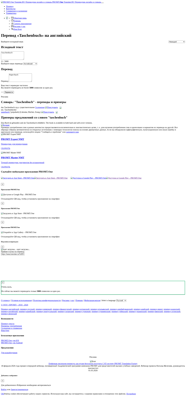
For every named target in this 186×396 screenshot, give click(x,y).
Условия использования (21, 300)
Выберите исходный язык (12, 42)
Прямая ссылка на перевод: (13, 252)
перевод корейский (27, 311)
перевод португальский (46, 311)
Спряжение (16, 11)
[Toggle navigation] (103, 2)
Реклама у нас (19, 26)
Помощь (17, 21)
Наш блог (5, 330)
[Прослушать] (51, 107)
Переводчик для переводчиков (14, 144)
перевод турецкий (83, 311)
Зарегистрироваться (19, 389)
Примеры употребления (11, 326)
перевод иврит (156, 309)
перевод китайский (9, 311)
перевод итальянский (99, 309)
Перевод (9, 6)
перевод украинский (138, 311)
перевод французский (62, 309)
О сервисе (5, 300)
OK (2, 394)
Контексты (10, 9)
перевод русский (27, 309)
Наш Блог (17, 29)
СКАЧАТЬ (5, 148)
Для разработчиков (9, 353)
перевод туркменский (101, 311)
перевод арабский (141, 309)
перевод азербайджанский (121, 309)
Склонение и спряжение (11, 328)
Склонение (40, 107)
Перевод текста (7, 324)
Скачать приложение (22, 24)
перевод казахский (172, 309)
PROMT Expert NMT (12, 139)
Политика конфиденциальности (47, 300)
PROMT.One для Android (12, 343)
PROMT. (76, 2)
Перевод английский (10, 309)
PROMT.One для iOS (10, 340)
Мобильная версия (92, 300)
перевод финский (155, 311)
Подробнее (131, 394)
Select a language (109, 300)
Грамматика (11, 13)
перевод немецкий (44, 309)
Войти (4, 389)
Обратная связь (20, 18)
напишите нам (72, 132)
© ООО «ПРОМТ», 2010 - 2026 (14, 305)
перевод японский (9, 314)
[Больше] (5, 125)
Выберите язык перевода (12, 64)
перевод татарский (66, 311)
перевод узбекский (119, 311)
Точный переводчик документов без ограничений (22, 162)
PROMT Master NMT (12, 157)
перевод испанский (81, 309)
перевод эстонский (172, 311)
